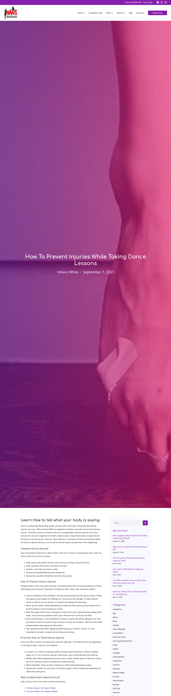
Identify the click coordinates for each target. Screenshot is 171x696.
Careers (116, 625)
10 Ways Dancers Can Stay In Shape (41, 688)
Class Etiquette (119, 629)
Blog (115, 621)
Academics (117, 609)
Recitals (116, 685)
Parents (116, 677)
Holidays (116, 653)
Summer (116, 692)
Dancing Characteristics (122, 641)
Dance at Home (119, 637)
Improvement (118, 657)
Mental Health (118, 673)
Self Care (116, 688)
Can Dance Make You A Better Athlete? (42, 691)
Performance (118, 681)
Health (115, 649)
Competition (118, 633)
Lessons (116, 665)
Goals (115, 645)
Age (114, 613)
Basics (115, 617)
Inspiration (117, 661)
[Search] (145, 522)
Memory (116, 669)
